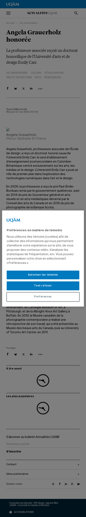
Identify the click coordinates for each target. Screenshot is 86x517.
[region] (43, 258)
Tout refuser (43, 286)
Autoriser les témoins (43, 275)
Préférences (43, 297)
